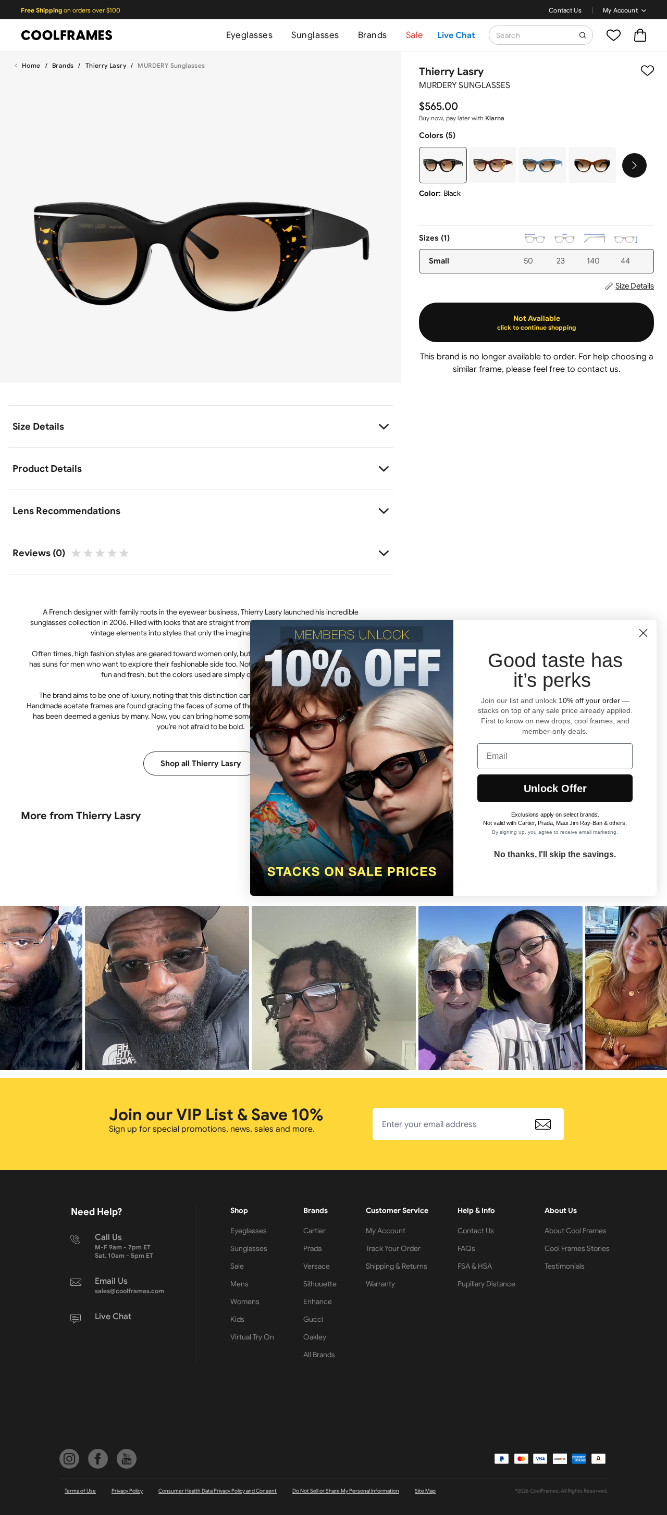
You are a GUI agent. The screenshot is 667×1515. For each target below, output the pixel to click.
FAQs (466, 1248)
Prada (312, 1248)
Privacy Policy (127, 1490)
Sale (415, 35)
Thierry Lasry (105, 65)
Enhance (317, 1301)
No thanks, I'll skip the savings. (555, 854)
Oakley (314, 1337)
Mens (239, 1283)
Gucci (313, 1319)
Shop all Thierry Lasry (200, 763)
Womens (245, 1301)
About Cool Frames (576, 1230)
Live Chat (456, 35)
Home (31, 65)
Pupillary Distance (486, 1283)
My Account (620, 10)
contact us (598, 369)
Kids (237, 1319)
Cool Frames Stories (577, 1248)
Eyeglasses (249, 35)
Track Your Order (393, 1248)
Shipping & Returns (396, 1266)
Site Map (425, 1490)
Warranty (380, 1283)
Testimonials (565, 1266)
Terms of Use (80, 1490)
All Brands (319, 1354)
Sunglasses (315, 35)
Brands (372, 35)
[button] (167, 988)
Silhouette (320, 1283)
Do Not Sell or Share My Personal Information (345, 1490)
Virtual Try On (252, 1337)
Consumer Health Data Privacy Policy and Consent (217, 1490)
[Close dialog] (643, 633)
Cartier (314, 1230)
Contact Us (565, 10)
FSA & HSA (475, 1266)
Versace (316, 1266)
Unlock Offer (555, 788)
